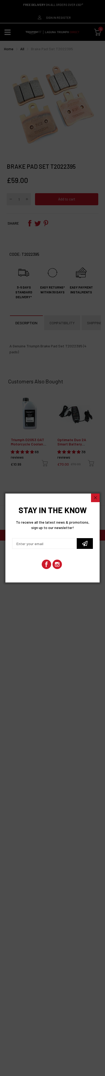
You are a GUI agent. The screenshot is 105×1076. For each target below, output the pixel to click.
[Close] (95, 498)
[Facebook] (46, 564)
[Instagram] (57, 564)
